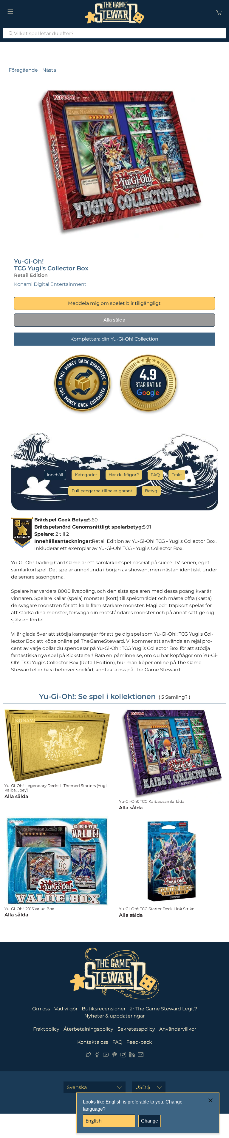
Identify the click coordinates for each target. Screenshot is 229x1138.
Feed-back (139, 1042)
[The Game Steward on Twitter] (88, 1056)
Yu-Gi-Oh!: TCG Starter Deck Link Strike (156, 908)
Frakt (176, 474)
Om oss (41, 1009)
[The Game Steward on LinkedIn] (132, 1056)
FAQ (155, 474)
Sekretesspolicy (136, 1029)
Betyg (151, 490)
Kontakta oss (92, 1042)
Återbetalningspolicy (88, 1029)
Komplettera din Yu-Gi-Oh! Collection (114, 339)
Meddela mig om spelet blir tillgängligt (114, 303)
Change (149, 1120)
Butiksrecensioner (104, 1009)
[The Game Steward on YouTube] (106, 1056)
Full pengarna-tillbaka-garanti (103, 490)
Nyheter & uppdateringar (114, 1016)
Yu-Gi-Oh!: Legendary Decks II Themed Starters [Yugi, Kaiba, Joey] (56, 788)
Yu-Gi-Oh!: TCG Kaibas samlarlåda (152, 801)
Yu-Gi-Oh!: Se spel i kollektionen (97, 696)
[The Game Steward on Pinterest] (114, 1056)
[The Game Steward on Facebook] (97, 1056)
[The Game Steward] (114, 12)
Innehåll (55, 474)
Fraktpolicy (46, 1029)
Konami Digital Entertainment (50, 284)
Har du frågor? (124, 474)
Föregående (23, 70)
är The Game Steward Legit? (163, 1009)
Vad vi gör (66, 1009)
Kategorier (86, 474)
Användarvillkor (177, 1029)
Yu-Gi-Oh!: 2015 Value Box (29, 908)
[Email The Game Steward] (140, 1056)
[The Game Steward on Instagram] (123, 1056)
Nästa (49, 70)
